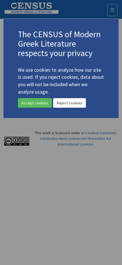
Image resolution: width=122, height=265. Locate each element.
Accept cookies (35, 102)
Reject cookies (69, 102)
